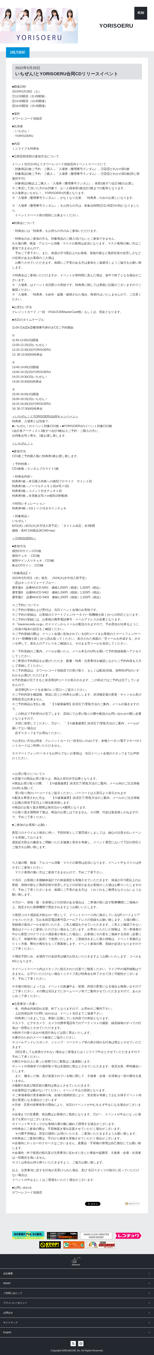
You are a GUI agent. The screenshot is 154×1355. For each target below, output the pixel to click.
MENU (141, 13)
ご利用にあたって (12, 1293)
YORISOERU (116, 26)
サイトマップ (10, 1322)
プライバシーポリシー (15, 1303)
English (7, 1332)
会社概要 (8, 1273)
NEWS (6, 1283)
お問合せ (8, 1312)
